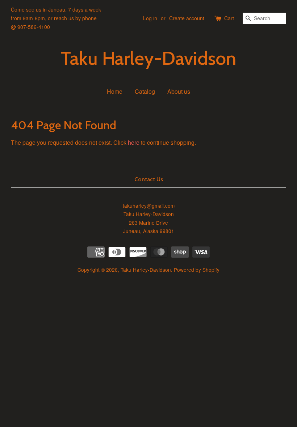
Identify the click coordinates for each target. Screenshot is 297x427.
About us (178, 91)
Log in (150, 18)
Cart (229, 18)
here (133, 142)
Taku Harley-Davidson (148, 58)
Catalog (145, 91)
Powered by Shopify (196, 269)
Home (114, 91)
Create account (186, 18)
